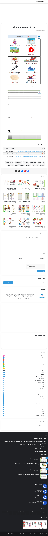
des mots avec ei (9, 162)
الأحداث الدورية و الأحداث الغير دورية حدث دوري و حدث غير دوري (27, 463)
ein (33, 165)
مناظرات (42, 405)
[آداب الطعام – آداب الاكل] (43, 470)
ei (37, 165)
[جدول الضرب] (38, 196)
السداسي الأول (41, 388)
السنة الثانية (4, 511)
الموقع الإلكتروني (20, 258)
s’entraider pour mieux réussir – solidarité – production (28, 474)
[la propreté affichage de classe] (24, 221)
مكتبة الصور (42, 386)
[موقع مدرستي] (41, 2)
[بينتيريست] (25, 171)
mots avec (10, 165)
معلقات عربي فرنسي (40, 357)
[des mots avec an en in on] (38, 208)
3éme (40, 162)
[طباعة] (16, 171)
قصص (43, 392)
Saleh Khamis (39, 501)
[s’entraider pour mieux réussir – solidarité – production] (43, 476)
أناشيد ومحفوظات (41, 382)
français (22, 165)
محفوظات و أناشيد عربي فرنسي (38, 359)
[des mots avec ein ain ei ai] (38, 221)
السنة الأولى (21, 511)
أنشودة (31, 511)
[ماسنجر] (22, 171)
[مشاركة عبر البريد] (19, 171)
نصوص (43, 407)
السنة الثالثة (10, 511)
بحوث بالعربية (41, 355)
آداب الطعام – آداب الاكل (34, 469)
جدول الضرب (42, 201)
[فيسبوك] (27, 171)
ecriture (42, 165)
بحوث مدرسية (41, 390)
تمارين (43, 370)
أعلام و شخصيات (41, 400)
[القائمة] (1, 2)
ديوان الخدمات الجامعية (40, 394)
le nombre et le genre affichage (10, 201)
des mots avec (18, 162)
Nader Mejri (39, 495)
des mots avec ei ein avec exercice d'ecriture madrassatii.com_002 (29, 153)
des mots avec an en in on (40, 213)
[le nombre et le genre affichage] (9, 196)
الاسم (44, 253)
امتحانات (42, 368)
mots (16, 165)
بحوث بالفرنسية (41, 378)
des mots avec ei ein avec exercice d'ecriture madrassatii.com (30, 151)
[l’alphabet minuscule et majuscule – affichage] (9, 183)
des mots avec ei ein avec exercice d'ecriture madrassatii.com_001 (29, 156)
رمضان (43, 413)
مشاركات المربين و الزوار (39, 380)
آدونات (43, 361)
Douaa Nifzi (39, 490)
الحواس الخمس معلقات (26, 188)
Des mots (26, 162)
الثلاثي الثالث (27, 511)
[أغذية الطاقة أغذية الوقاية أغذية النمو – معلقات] (38, 183)
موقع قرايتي (42, 427)
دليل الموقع (3, 533)
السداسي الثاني (41, 396)
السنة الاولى (15, 511)
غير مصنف (42, 374)
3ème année (33, 162)
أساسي (43, 372)
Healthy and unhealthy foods (24, 201)
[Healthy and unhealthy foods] (24, 196)
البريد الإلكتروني (42, 258)
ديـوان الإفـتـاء (41, 409)
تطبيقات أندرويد (41, 398)
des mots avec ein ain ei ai (40, 226)
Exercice (28, 165)
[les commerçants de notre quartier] (24, 208)
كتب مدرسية (42, 384)
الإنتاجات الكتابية (41, 366)
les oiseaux (14, 213)
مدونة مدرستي (41, 425)
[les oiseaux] (9, 208)
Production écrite (36, 511)
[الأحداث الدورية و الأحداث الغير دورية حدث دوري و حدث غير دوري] (43, 465)
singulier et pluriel (12, 226)
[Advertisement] (24, 13)
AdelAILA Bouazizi (38, 484)
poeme (42, 511)
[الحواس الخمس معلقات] (24, 183)
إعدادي (43, 411)
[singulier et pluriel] (9, 221)
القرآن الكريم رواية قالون (39, 415)
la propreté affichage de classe (24, 226)
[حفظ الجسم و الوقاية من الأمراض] (43, 459)
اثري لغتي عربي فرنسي (40, 376)
